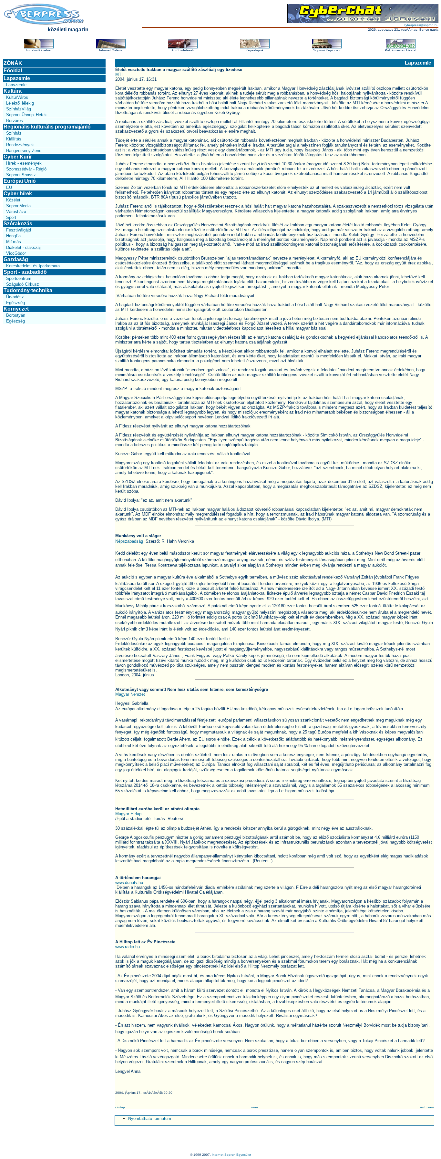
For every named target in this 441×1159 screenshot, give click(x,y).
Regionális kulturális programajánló (47, 126)
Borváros (14, 120)
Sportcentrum (18, 278)
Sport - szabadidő (25, 272)
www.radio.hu (127, 946)
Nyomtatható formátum (149, 1118)
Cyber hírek (18, 193)
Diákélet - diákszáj (23, 247)
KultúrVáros (17, 97)
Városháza (16, 211)
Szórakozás (18, 223)
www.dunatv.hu (129, 882)
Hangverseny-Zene (23, 150)
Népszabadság (129, 541)
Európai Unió (20, 181)
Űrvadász (15, 296)
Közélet (13, 200)
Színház (14, 133)
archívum (427, 1107)
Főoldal (13, 70)
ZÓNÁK (13, 63)
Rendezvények (20, 144)
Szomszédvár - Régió (26, 169)
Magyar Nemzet (130, 694)
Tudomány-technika (28, 290)
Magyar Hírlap (128, 813)
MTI (119, 74)
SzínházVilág (18, 109)
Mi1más (13, 241)
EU (9, 187)
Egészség (15, 302)
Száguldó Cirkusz (22, 284)
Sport (11, 217)
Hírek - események (24, 163)
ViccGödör (16, 253)
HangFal (14, 235)
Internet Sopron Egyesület (231, 1154)
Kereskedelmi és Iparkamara (33, 265)
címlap (120, 1107)
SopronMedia (18, 205)
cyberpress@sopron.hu (421, 25)
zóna (254, 1107)
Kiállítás (13, 139)
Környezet (16, 309)
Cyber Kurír (18, 156)
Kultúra (13, 91)
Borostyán (15, 315)
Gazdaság (16, 259)
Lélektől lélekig (20, 103)
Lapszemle (17, 78)
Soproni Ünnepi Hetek (26, 114)
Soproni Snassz (21, 174)
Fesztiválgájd (18, 230)
